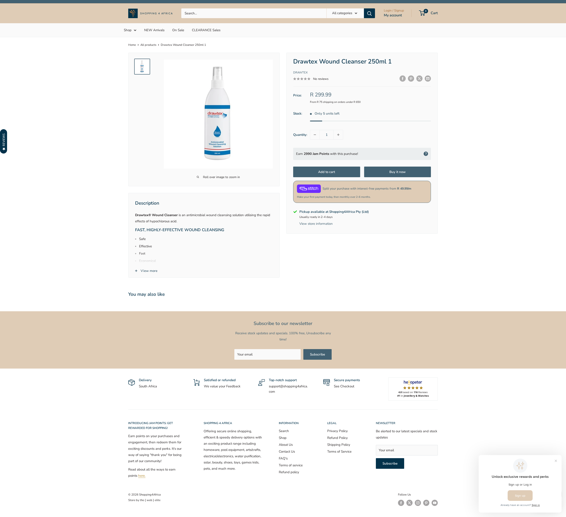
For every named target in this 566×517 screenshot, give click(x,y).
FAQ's (283, 458)
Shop (128, 30)
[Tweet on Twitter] (419, 78)
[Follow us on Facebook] (401, 503)
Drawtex (300, 72)
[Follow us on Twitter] (409, 503)
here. (141, 475)
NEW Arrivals (154, 30)
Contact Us (287, 451)
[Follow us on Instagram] (418, 503)
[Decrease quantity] (314, 134)
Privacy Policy (337, 431)
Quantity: (300, 135)
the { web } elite (150, 500)
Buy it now (397, 171)
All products (148, 45)
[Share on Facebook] (403, 78)
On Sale (178, 30)
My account (393, 15)
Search (284, 431)
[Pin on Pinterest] (411, 78)
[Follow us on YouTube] (435, 503)
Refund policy (289, 472)
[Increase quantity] (338, 134)
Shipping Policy (338, 444)
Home (132, 45)
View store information (316, 223)
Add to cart (326, 171)
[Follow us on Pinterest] (426, 503)
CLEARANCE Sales (206, 30)
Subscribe (317, 354)
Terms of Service (339, 451)
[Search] (369, 13)
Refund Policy (337, 438)
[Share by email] (428, 78)
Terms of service (291, 465)
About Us (286, 444)
